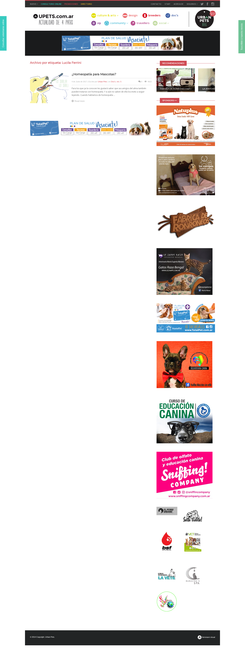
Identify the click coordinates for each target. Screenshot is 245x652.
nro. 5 (119, 82)
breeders (154, 15)
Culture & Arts (106, 15)
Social (162, 23)
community (118, 23)
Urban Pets (102, 82)
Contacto (156, 4)
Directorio (86, 4)
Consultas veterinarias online (3, 33)
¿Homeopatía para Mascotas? (94, 74)
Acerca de (178, 4)
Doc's (113, 82)
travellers (143, 23)
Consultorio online (51, 4)
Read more (79, 101)
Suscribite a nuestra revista (241, 37)
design (133, 15)
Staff (167, 4)
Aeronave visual (208, 637)
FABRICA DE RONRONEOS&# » (175, 88)
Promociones (71, 4)
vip (99, 23)
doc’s (174, 15)
